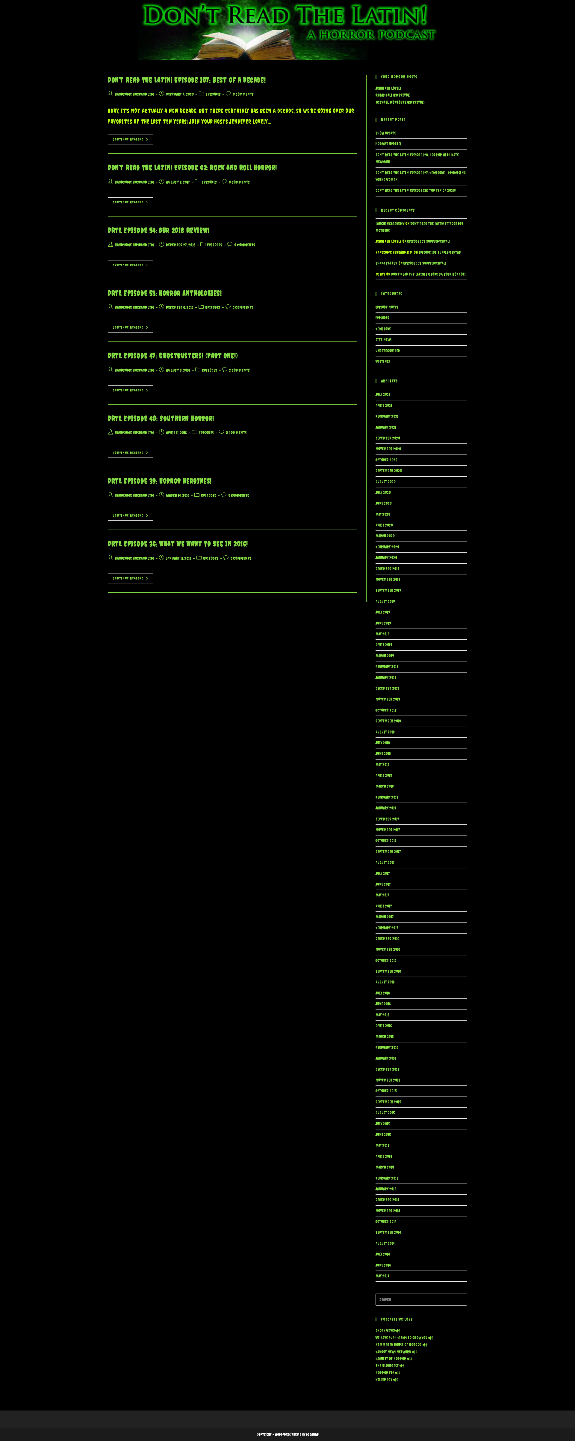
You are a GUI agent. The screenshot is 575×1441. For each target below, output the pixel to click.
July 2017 (383, 873)
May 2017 (382, 895)
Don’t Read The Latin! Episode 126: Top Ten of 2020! (416, 190)
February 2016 (387, 1047)
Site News (383, 340)
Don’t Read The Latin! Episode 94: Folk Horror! (428, 274)
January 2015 (386, 1189)
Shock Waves (385, 1331)
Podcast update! (388, 144)
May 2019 (383, 634)
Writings (383, 361)
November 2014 (388, 1211)
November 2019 (388, 579)
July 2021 (383, 394)
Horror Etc (385, 1373)
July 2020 (383, 492)
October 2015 (386, 1091)
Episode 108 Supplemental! (428, 241)
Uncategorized (388, 351)
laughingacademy (390, 224)
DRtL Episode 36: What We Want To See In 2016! (178, 543)
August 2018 (385, 732)
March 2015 (385, 1167)
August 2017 (385, 862)
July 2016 (383, 993)
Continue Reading (133, 140)
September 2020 (389, 471)
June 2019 (383, 623)
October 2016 (386, 960)
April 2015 (384, 1156)
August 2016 (385, 982)
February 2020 (387, 547)
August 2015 (385, 1113)
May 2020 (383, 514)
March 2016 (385, 1036)
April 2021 (384, 405)
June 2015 (383, 1134)
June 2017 (383, 884)
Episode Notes (387, 307)
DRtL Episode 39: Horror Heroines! (160, 481)
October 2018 (386, 710)
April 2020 (384, 525)
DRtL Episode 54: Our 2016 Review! (158, 230)
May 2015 (382, 1145)
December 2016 (387, 939)
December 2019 (388, 569)
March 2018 (385, 786)
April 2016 (384, 1026)
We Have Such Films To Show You (402, 1338)
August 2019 (385, 601)
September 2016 (388, 971)
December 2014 (387, 1200)
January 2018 (386, 808)
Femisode (383, 329)
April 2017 (384, 906)
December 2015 (387, 1069)
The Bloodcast (388, 1366)
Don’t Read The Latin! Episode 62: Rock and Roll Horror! (192, 167)
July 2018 (383, 743)
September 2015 (388, 1102)
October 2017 (386, 840)
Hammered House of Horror (399, 1345)
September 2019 (388, 590)
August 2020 (386, 482)
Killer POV (384, 1380)
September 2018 (388, 721)
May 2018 (382, 765)
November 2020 (388, 449)
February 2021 (387, 416)
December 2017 (387, 819)
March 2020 (385, 536)
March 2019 (385, 656)
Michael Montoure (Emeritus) (400, 102)
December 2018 (387, 688)
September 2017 (388, 852)
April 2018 (384, 775)
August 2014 (385, 1243)
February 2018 (387, 797)
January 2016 (386, 1058)
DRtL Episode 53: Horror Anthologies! (165, 293)
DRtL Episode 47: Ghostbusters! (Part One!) (172, 355)
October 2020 (386, 460)
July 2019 (383, 612)
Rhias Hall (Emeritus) (393, 95)
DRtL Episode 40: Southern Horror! (161, 418)
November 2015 (388, 1080)
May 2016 (382, 1015)
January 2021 (386, 427)
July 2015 (383, 1124)
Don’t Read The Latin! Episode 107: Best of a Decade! (187, 80)
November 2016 (388, 949)
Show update (386, 133)
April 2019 (384, 645)
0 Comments (243, 94)
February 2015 (387, 1178)
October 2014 (386, 1221)
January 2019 (386, 677)
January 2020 (386, 558)
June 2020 (384, 503)
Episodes (213, 94)
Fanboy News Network (394, 1352)
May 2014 (382, 1276)
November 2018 (388, 699)
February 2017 (387, 928)
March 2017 (385, 917)
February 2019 (387, 666)
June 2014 (383, 1265)
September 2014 (388, 1232)
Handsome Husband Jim (134, 94)
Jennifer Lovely (388, 88)
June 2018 (383, 753)
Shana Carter (386, 263)
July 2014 (383, 1254)
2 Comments (239, 370)
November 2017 (388, 830)
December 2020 (388, 438)
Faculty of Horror (391, 1359)
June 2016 (383, 1004)
